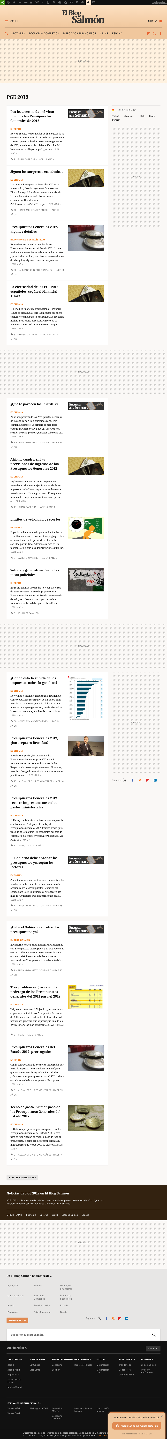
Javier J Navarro (28, 558)
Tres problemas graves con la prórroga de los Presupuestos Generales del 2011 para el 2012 (35, 992)
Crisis (104, 33)
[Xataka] (2, 2)
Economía (16, 180)
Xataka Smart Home (14, 1380)
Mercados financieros (79, 33)
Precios (115, 116)
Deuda (63, 1312)
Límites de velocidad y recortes (35, 519)
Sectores (18, 33)
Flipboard (148, 33)
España (117, 33)
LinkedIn (155, 779)
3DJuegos (35, 1365)
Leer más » (54, 204)
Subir (150, 1348)
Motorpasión (103, 1365)
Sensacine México (57, 1409)
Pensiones (13, 1312)
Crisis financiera (42, 1312)
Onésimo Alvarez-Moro (33, 210)
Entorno (16, 129)
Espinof (56, 1369)
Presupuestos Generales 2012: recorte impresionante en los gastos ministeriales (34, 802)
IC (19, 613)
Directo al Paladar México (83, 1409)
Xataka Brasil (14, 1413)
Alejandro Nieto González (36, 270)
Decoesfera (125, 1369)
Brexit (55, 1215)
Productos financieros (66, 1297)
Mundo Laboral (15, 1295)
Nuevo (152, 21)
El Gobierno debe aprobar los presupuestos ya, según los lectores (34, 862)
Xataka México (15, 1408)
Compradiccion (126, 1374)
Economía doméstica (44, 33)
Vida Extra (35, 1369)
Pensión (116, 120)
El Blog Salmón (83, 16)
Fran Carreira (26, 159)
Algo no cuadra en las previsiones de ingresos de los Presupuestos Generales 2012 (34, 464)
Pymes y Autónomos (147, 1371)
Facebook (160, 33)
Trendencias (125, 1365)
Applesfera (13, 1374)
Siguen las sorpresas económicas (36, 172)
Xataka (11, 1365)
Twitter (154, 33)
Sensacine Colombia (57, 1417)
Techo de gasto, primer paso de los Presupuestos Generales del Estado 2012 (35, 1111)
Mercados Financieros (66, 1287)
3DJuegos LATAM (39, 1408)
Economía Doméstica (39, 1297)
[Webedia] (17, 1348)
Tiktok (141, 116)
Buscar (154, 1335)
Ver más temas (17, 1320)
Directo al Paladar (83, 1365)
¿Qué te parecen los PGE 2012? (34, 404)
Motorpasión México (103, 1409)
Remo (22, 845)
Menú (14, 21)
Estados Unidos (70, 1215)
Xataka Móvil (14, 1369)
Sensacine (57, 1365)
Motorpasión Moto (103, 1371)
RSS (140, 779)
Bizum (152, 116)
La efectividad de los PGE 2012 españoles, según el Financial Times (34, 291)
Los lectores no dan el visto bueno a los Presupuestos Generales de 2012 (32, 116)
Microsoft (129, 116)
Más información (107, 1435)
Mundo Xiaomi (15, 1387)
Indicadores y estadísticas (28, 239)
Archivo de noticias (23, 1177)
